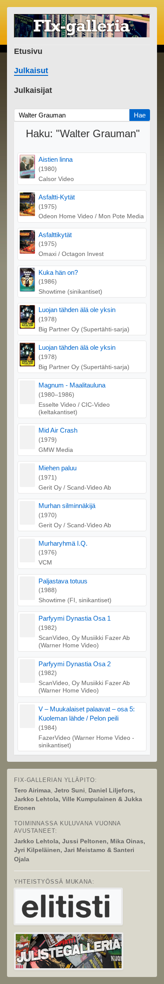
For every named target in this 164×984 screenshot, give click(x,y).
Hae (140, 115)
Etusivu (28, 51)
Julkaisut (31, 70)
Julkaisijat (33, 90)
